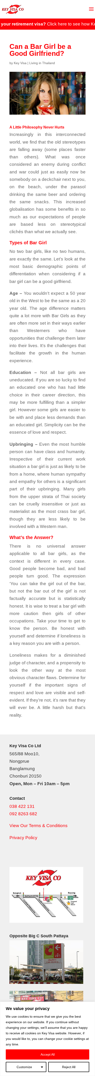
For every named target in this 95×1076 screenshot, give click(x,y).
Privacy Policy (23, 837)
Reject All (68, 1067)
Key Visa (20, 63)
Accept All (48, 1054)
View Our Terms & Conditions (38, 825)
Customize (24, 1067)
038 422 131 (22, 806)
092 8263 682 (23, 813)
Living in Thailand (42, 63)
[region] (47, 1039)
